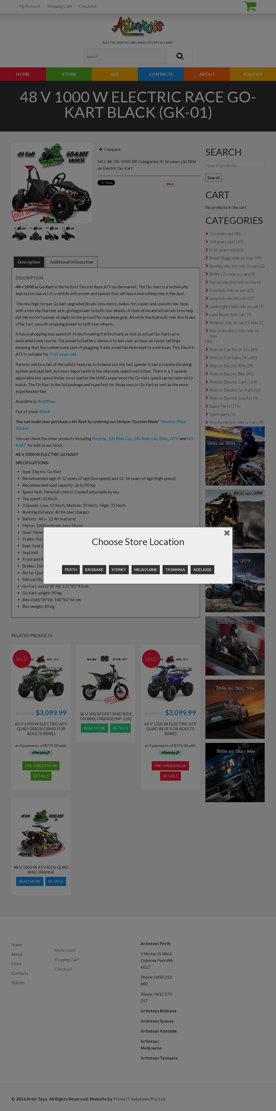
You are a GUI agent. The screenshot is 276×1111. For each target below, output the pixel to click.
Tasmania (175, 569)
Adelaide (202, 569)
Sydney (119, 569)
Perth (71, 569)
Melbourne (145, 569)
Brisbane (94, 569)
